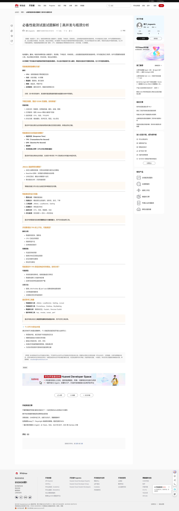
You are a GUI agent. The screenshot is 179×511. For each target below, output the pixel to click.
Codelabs (97, 487)
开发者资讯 (97, 490)
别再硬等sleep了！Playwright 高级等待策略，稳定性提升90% (43, 421)
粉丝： (154, 27)
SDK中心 (48, 484)
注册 (161, 5)
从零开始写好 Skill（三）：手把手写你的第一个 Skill (148, 77)
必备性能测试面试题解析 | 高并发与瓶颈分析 (148, 119)
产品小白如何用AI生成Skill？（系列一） (148, 88)
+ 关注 (143, 38)
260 (148, 27)
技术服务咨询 (19, 486)
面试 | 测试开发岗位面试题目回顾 (146, 110)
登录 (155, 5)
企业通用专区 (122, 487)
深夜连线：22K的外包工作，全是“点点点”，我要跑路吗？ (41, 417)
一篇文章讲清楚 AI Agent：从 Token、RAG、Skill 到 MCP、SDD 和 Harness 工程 (50, 425)
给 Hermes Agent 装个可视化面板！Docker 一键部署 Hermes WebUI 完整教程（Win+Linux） (149, 83)
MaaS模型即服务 (50, 493)
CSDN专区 (146, 481)
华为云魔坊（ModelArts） (53, 490)
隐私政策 (161, 504)
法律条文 (153, 504)
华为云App (161, 1)
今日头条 (145, 493)
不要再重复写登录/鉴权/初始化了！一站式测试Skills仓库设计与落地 (44, 410)
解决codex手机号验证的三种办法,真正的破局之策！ (149, 93)
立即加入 (149, 163)
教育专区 (120, 484)
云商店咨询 (18, 492)
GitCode (145, 496)
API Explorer (49, 481)
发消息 (156, 38)
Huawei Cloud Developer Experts (80, 481)
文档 (143, 5)
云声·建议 (97, 484)
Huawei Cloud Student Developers (80, 487)
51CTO (145, 490)
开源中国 (145, 487)
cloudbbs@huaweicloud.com (39, 359)
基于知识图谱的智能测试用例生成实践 (35, 414)
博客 (22, 12)
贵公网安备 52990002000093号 (35, 508)
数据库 (25, 367)
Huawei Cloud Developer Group (79, 484)
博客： (146, 27)
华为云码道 (136, 5)
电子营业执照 (20, 508)
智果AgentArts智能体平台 (53, 496)
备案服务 (17, 490)
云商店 (120, 481)
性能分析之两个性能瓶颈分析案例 (146, 114)
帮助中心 (96, 481)
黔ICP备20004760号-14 (44, 504)
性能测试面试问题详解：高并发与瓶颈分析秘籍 (148, 125)
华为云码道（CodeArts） (52, 487)
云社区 (17, 12)
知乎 (144, 484)
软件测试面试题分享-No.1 (143, 106)
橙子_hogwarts (30, 31)
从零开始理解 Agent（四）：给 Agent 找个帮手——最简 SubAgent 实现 (148, 71)
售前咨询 (17, 488)
